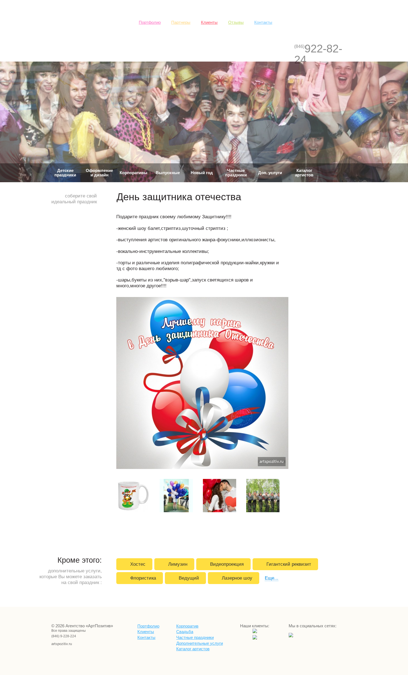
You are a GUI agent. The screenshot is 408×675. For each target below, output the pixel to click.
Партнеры (180, 22)
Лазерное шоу (237, 578)
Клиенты (209, 22)
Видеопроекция (227, 564)
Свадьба (184, 632)
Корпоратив (187, 626)
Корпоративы (133, 173)
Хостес (137, 564)
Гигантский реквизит (288, 564)
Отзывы (236, 22)
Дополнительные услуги (199, 643)
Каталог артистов (304, 172)
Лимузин (177, 564)
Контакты (263, 22)
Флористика (143, 578)
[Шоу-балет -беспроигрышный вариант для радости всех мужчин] (263, 496)
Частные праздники (236, 172)
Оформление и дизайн (99, 172)
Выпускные (168, 173)
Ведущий (189, 578)
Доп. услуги (270, 173)
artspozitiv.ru (58, 644)
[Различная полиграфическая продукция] (133, 496)
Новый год (202, 173)
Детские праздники (65, 172)
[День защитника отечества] (203, 384)
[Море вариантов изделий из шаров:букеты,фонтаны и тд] (177, 496)
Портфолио (150, 22)
